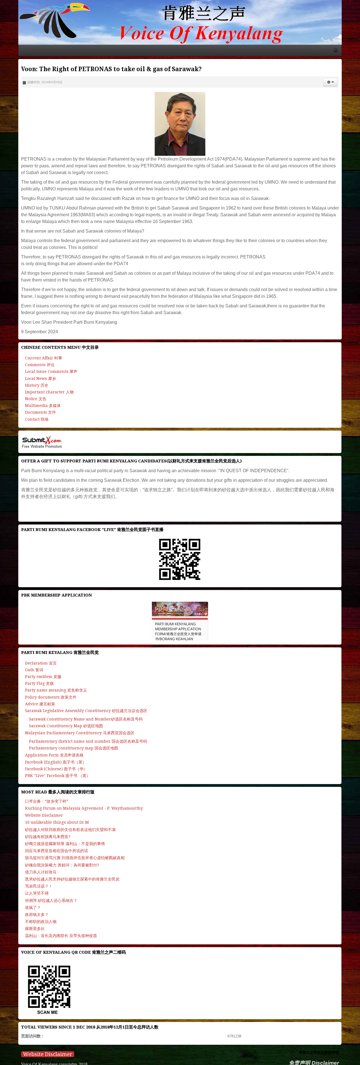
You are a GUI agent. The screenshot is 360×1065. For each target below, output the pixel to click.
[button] (346, 86)
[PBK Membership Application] (180, 625)
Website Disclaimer (32, 1059)
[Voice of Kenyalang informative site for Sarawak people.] (180, 24)
